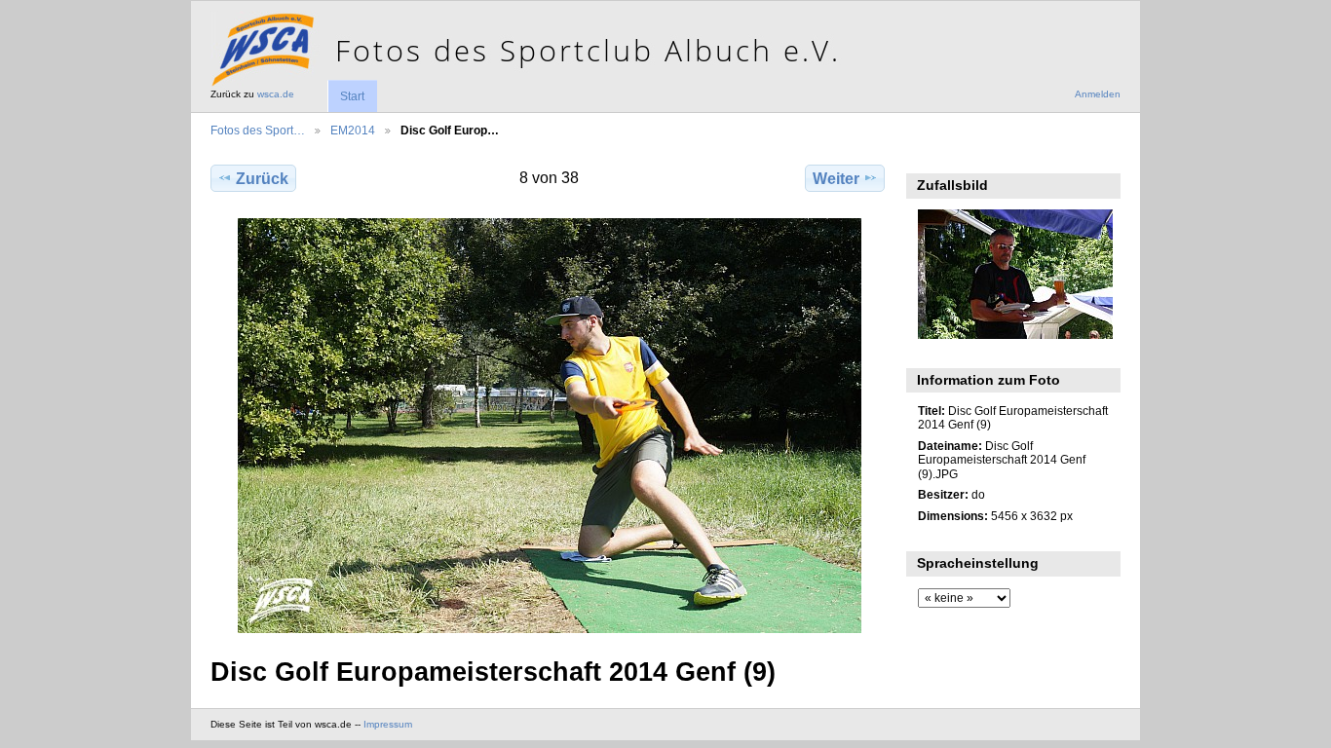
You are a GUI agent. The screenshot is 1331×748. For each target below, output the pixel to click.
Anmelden (1098, 94)
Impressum (387, 724)
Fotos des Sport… (257, 130)
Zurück (262, 178)
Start (352, 96)
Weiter (836, 178)
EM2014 (352, 130)
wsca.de (275, 94)
